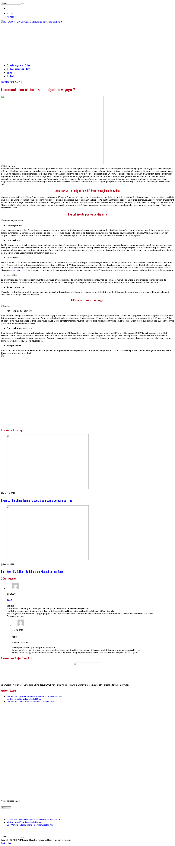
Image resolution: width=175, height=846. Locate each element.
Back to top (6, 843)
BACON (9, 599)
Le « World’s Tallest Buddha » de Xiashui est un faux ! (32, 571)
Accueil (10, 13)
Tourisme (5, 81)
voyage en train (18, 270)
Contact (10, 76)
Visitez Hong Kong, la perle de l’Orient (24, 698)
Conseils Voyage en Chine (18, 65)
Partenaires (11, 16)
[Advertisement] (87, 42)
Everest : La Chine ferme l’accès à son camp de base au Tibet (37, 500)
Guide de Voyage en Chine (18, 69)
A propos (10, 72)
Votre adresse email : (11, 800)
